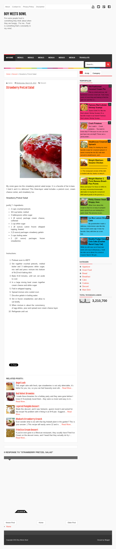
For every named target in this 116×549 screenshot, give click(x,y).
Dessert (43, 83)
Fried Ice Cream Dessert (27, 429)
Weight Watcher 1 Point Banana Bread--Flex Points (98, 181)
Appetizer (86, 267)
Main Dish (86, 290)
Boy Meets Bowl (15, 14)
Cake (84, 280)
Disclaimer (40, 7)
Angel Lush (20, 382)
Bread (84, 273)
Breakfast (86, 277)
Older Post (72, 523)
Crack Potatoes (95, 123)
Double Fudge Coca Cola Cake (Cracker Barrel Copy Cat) (97, 241)
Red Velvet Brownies (25, 393)
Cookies (85, 283)
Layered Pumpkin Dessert (27, 406)
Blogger (107, 540)
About (7, 7)
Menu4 (51, 58)
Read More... (67, 388)
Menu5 (62, 58)
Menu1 (20, 58)
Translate (84, 58)
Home (10, 58)
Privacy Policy (28, 7)
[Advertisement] (57, 31)
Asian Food (87, 270)
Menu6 (72, 58)
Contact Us (16, 7)
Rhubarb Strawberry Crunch (29, 419)
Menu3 (41, 58)
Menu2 (31, 58)
